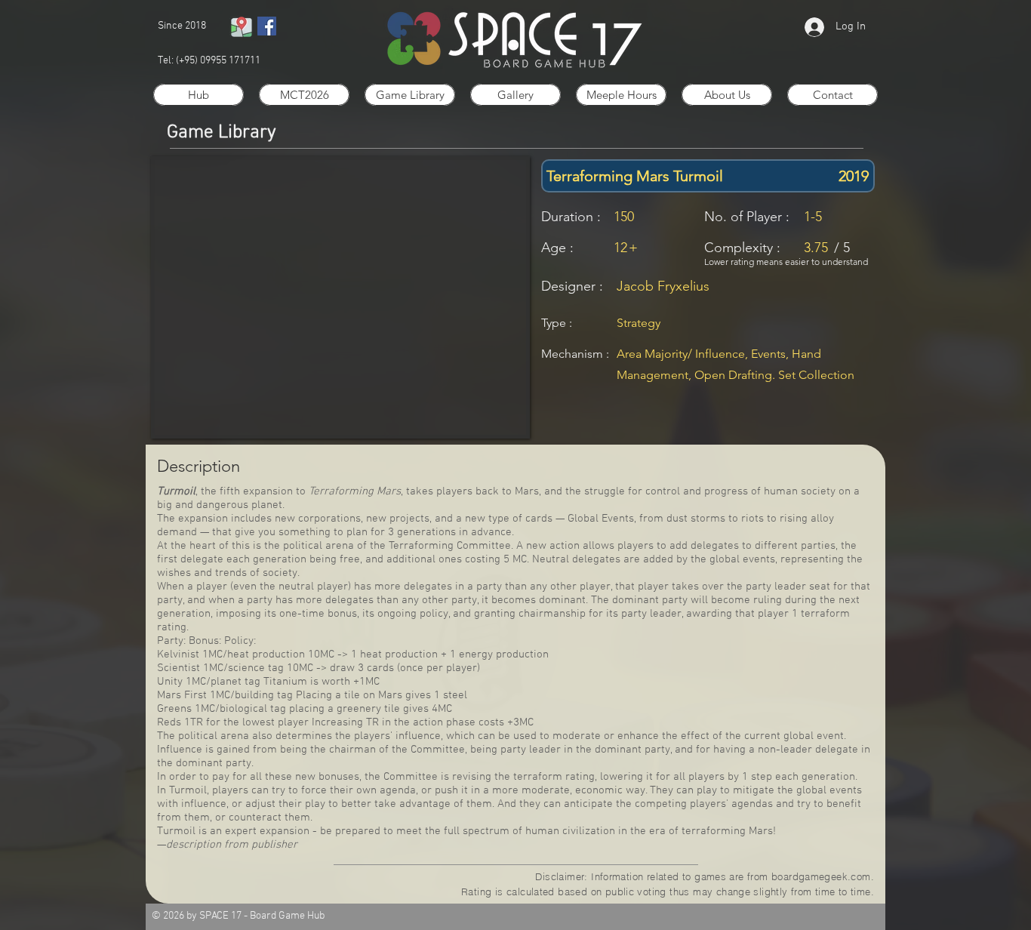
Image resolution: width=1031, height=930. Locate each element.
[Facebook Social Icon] (266, 26)
